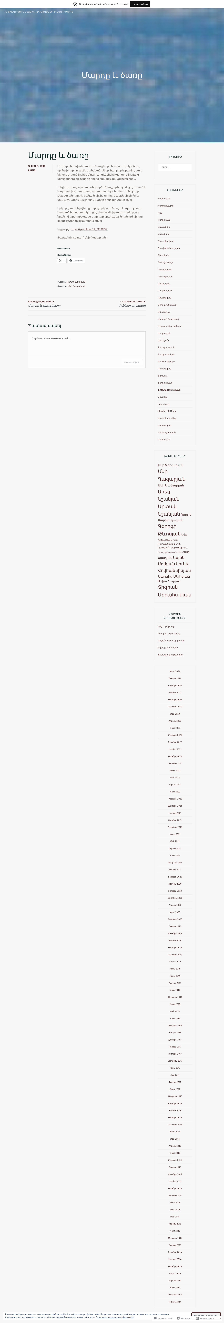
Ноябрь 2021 (175, 813)
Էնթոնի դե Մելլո (167, 411)
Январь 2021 (175, 869)
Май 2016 (175, 1139)
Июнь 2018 (175, 1004)
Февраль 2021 (175, 862)
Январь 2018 (175, 1032)
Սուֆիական (165, 290)
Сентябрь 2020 (175, 898)
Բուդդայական (166, 347)
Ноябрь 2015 (175, 1181)
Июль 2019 (175, 969)
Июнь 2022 (175, 770)
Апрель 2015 (175, 1224)
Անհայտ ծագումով (168, 319)
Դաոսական (164, 368)
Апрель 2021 (175, 848)
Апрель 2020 (175, 905)
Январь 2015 (175, 1245)
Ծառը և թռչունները (169, 633)
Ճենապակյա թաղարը (170, 654)
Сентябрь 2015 (175, 1195)
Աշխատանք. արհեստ (170, 326)
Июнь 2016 (175, 1131)
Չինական (163, 255)
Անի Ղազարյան (76, 286)
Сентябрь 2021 (175, 827)
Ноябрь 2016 (175, 1110)
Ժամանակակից (167, 418)
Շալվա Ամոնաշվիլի (169, 248)
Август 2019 (175, 961)
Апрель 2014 (175, 1280)
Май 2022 (175, 777)
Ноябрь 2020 (175, 884)
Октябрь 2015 (175, 1188)
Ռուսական (164, 283)
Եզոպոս (162, 376)
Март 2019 (175, 990)
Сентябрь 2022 (175, 763)
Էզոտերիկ (163, 404)
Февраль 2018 (175, 1025)
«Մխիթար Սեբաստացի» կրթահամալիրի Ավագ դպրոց (38, 12)
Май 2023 (175, 714)
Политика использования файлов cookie (115, 1317)
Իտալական (164, 425)
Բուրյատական (166, 354)
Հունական (164, 227)
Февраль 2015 (175, 1238)
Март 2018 (175, 1018)
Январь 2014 (175, 1302)
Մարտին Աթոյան (179, 548)
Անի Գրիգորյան (170, 465)
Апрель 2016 (175, 1146)
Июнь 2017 (175, 1068)
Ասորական (164, 333)
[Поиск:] (175, 167)
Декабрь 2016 (175, 1103)
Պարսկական (165, 276)
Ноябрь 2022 (175, 749)
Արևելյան (163, 340)
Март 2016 (175, 1153)
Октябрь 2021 (175, 820)
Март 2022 (175, 791)
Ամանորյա (164, 312)
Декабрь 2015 (175, 1174)
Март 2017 (175, 1089)
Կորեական (164, 439)
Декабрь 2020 (175, 877)
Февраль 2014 (175, 1294)
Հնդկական (164, 220)
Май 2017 (175, 1075)
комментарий (131, 362)
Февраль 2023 (175, 735)
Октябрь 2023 (175, 699)
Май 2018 (175, 1011)
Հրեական (163, 234)
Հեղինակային (165, 206)
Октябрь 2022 (175, 756)
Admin (32, 170)
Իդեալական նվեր (168, 647)
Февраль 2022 (175, 799)
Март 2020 (175, 912)
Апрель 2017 (175, 1082)
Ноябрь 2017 (175, 1047)
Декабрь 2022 (175, 742)
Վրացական (164, 297)
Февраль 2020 (175, 919)
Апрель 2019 (175, 983)
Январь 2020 (175, 926)
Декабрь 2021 (175, 806)
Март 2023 (175, 728)
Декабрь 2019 (175, 933)
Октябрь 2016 (175, 1117)
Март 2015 (175, 1231)
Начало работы (140, 4)
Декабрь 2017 (175, 1039)
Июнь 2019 (175, 976)
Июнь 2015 (175, 1209)
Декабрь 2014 (175, 1252)
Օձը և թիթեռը (166, 626)
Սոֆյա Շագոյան (169, 581)
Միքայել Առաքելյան (167, 552)
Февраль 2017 (175, 1096)
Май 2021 (175, 841)
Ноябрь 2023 (175, 692)
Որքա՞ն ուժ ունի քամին (171, 640)
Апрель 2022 (175, 784)
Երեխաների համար (169, 390)
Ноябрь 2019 (175, 940)
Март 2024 (175, 671)
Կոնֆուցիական (167, 432)
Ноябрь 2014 (175, 1259)
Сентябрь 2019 (175, 954)
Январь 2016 (175, 1167)
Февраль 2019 (175, 997)
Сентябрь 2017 (175, 1061)
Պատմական (165, 269)
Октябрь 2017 (175, 1054)
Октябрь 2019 (175, 947)
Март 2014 (175, 1287)
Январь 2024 (175, 678)
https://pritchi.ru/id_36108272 (89, 229)
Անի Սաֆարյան (171, 485)
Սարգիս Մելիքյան (174, 576)
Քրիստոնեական (76, 282)
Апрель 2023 (175, 721)
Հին (160, 213)
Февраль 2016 (175, 1160)
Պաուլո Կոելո (165, 262)
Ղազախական (166, 241)
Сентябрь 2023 (175, 706)
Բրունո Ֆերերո (166, 361)
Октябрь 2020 (175, 891)
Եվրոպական (165, 383)
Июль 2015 (175, 1202)
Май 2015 (175, 1216)
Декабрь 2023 (175, 685)
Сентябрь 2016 (175, 1124)
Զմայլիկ (162, 397)
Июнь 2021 (175, 834)
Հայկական (164, 198)
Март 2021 (175, 855)
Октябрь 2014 (175, 1266)
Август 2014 (175, 1273)
